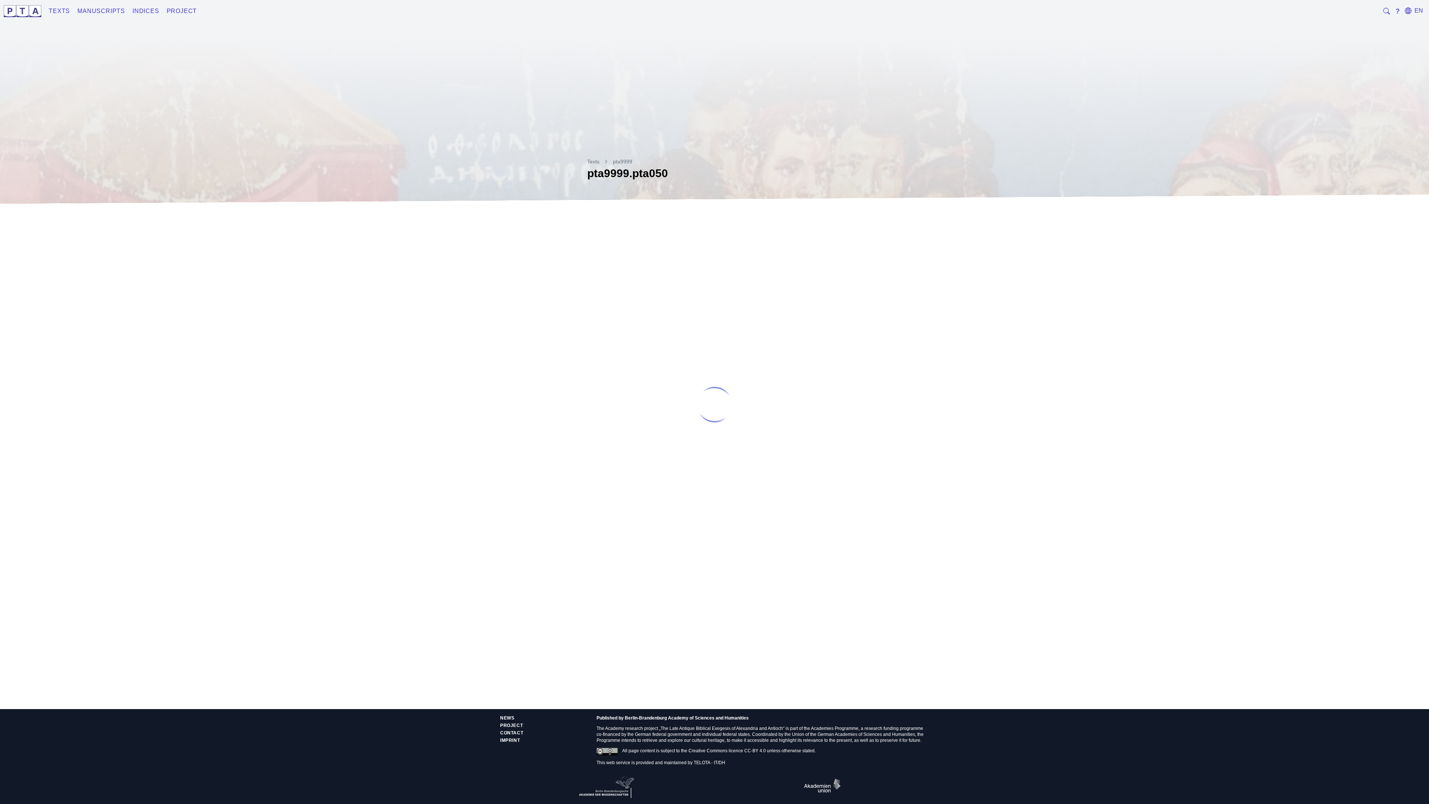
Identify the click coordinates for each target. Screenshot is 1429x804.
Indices (145, 11)
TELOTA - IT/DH (709, 762)
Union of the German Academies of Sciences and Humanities (853, 734)
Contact (511, 733)
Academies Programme (835, 728)
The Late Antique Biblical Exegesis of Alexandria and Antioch (722, 728)
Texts (59, 11)
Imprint (510, 740)
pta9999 (622, 162)
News (507, 718)
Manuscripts (101, 11)
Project (182, 11)
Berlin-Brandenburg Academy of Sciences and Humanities (687, 718)
